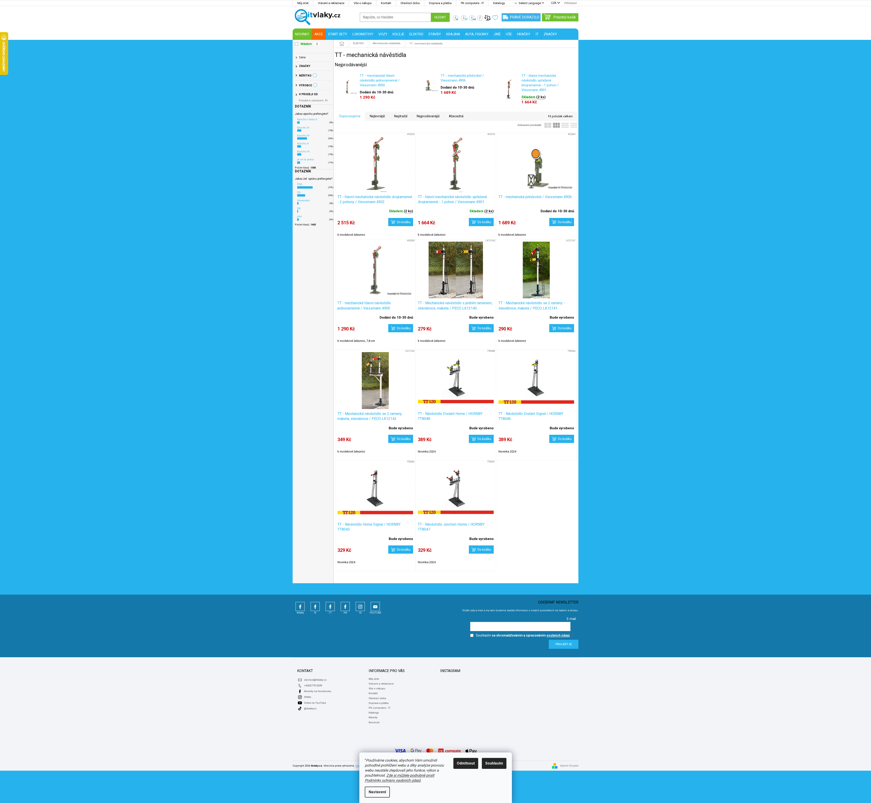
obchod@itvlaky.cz (315, 679)
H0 (345, 606)
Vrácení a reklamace (331, 3)
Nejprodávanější (428, 116)
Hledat (440, 17)
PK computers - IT (472, 3)
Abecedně (456, 116)
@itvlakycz (310, 708)
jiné (299, 216)
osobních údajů (558, 635)
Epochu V (303, 143)
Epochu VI (303, 151)
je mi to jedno (305, 159)
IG (360, 606)
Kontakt (386, 3)
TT (330, 606)
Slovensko (303, 200)
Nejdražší (400, 116)
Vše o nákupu (363, 3)
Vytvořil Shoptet (569, 765)
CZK (554, 3)
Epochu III (303, 127)
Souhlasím (494, 763)
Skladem (309, 44)
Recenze (374, 722)
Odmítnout (466, 763)
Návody (373, 717)
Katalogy (499, 3)
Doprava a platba (440, 3)
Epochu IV (303, 135)
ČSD (299, 184)
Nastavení (377, 792)
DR (299, 208)
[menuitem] (302, 34)
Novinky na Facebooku (317, 691)
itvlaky (307, 697)
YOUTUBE (375, 606)
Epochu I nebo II (307, 119)
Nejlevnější (377, 116)
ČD (299, 192)
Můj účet (303, 3)
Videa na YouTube (315, 702)
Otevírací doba (410, 3)
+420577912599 (313, 685)
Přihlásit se (563, 644)
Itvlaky (300, 606)
